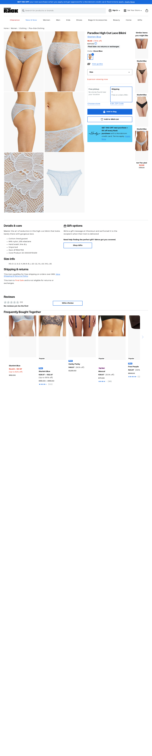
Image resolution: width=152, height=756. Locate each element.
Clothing (22, 28)
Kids (68, 20)
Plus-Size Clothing (36, 28)
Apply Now (130, 2)
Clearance (15, 20)
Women (46, 20)
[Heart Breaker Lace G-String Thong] (141, 83)
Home (128, 20)
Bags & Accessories (97, 20)
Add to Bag (111, 112)
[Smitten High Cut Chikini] (141, 117)
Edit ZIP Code (117, 104)
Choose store (93, 104)
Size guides (97, 64)
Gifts (140, 20)
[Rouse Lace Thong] (141, 49)
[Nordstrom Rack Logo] (11, 10)
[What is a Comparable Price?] (96, 43)
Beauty (116, 20)
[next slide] (142, 327)
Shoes (79, 20)
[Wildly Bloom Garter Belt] (82, 336)
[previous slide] (6, 327)
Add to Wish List (111, 119)
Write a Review (68, 303)
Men (58, 20)
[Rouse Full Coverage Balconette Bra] (22, 336)
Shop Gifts (77, 245)
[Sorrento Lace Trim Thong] (141, 151)
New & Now (31, 20)
